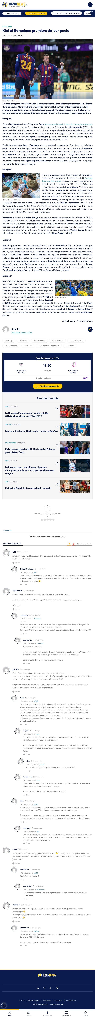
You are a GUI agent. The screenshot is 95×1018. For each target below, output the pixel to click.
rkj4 (37, 832)
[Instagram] (57, 988)
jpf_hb (35, 701)
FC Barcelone (39, 340)
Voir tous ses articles (22, 332)
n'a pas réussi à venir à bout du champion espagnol (68, 124)
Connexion (7, 530)
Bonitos (36, 931)
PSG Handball (11, 345)
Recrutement (47, 1000)
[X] (44, 988)
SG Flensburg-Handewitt (49, 345)
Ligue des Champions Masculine (66, 13)
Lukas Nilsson (57, 340)
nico (37, 734)
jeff (34, 572)
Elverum (23, 340)
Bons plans (58, 1000)
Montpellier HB (76, 340)
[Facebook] (51, 988)
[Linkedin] (38, 988)
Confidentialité (71, 1000)
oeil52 (35, 873)
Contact (21, 1000)
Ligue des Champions (36, 13)
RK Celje (27, 345)
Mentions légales (33, 1000)
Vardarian (37, 619)
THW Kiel (70, 345)
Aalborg (9, 340)
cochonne (39, 644)
